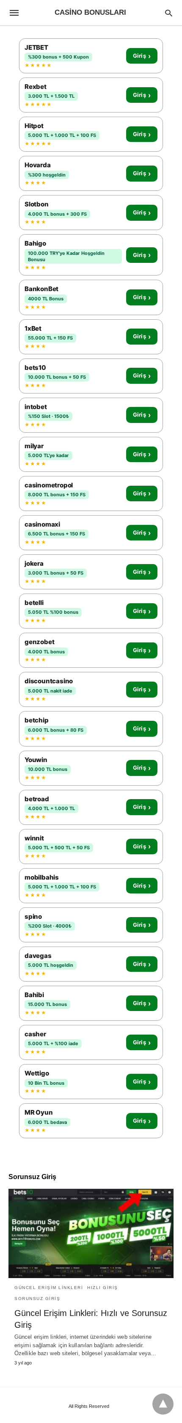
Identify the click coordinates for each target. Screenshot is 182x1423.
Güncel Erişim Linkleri (48, 1287)
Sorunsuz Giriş (37, 1298)
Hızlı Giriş (102, 1287)
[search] (169, 13)
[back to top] (163, 1404)
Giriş (142, 56)
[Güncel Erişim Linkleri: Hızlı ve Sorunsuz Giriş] (91, 1233)
